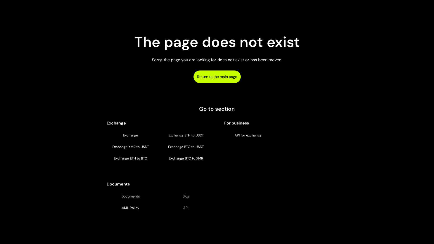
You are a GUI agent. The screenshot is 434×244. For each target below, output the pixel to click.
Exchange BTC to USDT (186, 147)
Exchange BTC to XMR (186, 158)
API (186, 208)
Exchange (130, 135)
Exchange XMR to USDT (130, 147)
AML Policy (130, 208)
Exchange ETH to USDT (186, 135)
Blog (186, 196)
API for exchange (248, 135)
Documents (130, 196)
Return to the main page (217, 76)
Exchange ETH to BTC (130, 158)
